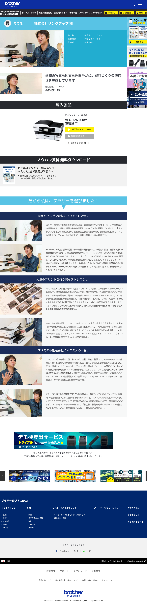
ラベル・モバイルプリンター (65, 508)
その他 (5, 527)
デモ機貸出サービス (136, 522)
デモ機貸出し (126, 12)
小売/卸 (6, 521)
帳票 (30, 515)
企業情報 (96, 571)
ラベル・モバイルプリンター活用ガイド (69, 515)
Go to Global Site (112, 561)
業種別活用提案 (45, 13)
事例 (29, 508)
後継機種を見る (77, 136)
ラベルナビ (111, 12)
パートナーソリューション (90, 13)
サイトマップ (107, 580)
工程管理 (31, 524)
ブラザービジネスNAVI (14, 500)
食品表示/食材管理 (35, 518)
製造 (5, 515)
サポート (64, 571)
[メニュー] (140, 4)
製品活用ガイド (60, 13)
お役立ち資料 (133, 508)
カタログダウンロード (80, 143)
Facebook (64, 551)
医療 (5, 524)
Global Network (136, 561)
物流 (5, 518)
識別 (30, 521)
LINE (89, 551)
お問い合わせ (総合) (89, 580)
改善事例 (73, 13)
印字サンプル (133, 515)
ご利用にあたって (44, 580)
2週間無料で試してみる (81, 129)
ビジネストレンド (29, 13)
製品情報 (51, 571)
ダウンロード (80, 571)
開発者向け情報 (60, 518)
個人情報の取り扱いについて (66, 580)
